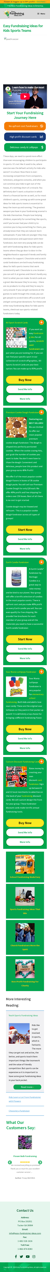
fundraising (27, 796)
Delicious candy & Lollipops (24, 147)
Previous (10, 1162)
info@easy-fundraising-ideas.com (25, 1233)
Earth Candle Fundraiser (17, 562)
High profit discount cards (23, 136)
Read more (27, 1087)
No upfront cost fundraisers (23, 126)
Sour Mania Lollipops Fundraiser (21, 671)
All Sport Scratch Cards (17, 322)
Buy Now (25, 380)
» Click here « (41, 1)
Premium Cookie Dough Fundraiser (22, 412)
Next (40, 1162)
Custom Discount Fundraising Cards (23, 761)
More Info (25, 398)
